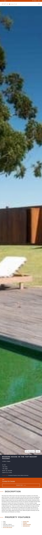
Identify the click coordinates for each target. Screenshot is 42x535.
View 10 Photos (30, 451)
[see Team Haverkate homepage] (9, 4)
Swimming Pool (26, 525)
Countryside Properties (12, 475)
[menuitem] (7, 1)
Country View (26, 521)
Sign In (39, 0)
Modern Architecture (24, 475)
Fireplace (25, 523)
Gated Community (27, 524)
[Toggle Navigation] (39, 4)
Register (35, 0)
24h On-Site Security (7, 527)
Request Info (19, 485)
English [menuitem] (5, 0)
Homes (18, 475)
